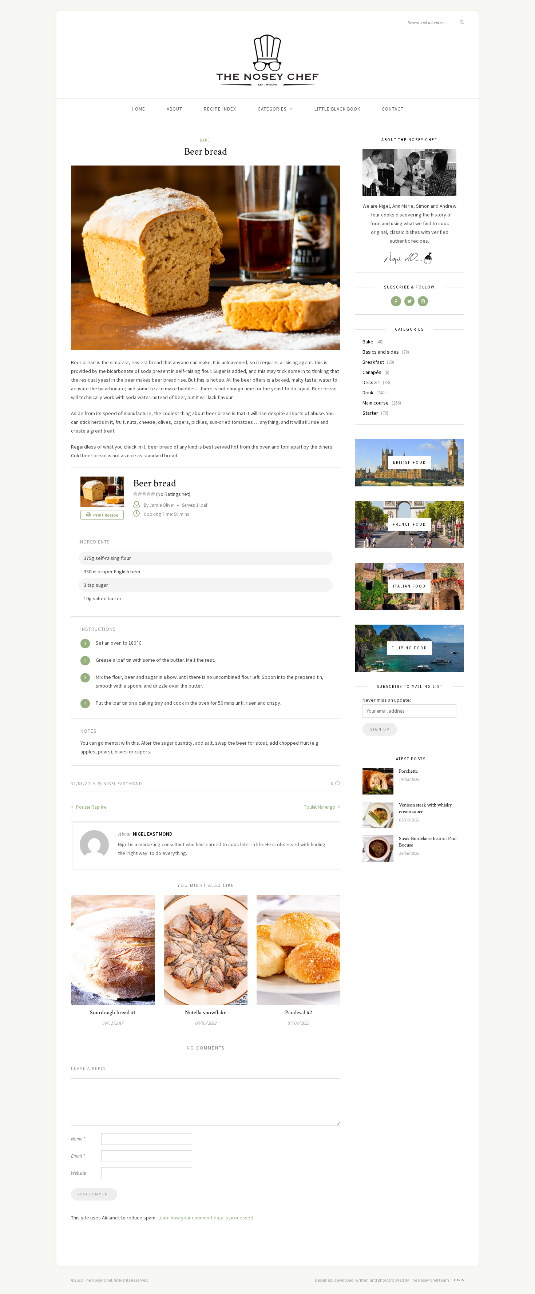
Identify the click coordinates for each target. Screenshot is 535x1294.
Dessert (371, 382)
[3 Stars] (144, 493)
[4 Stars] (148, 493)
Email (78, 1156)
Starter (370, 413)
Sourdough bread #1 (113, 1012)
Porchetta (408, 771)
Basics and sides (380, 352)
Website (78, 1173)
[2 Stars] (140, 493)
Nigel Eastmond (122, 783)
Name (78, 1139)
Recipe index (220, 109)
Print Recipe (105, 515)
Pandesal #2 (298, 1012)
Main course (375, 402)
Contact (393, 109)
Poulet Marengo (320, 807)
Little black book (337, 109)
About (174, 109)
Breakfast (373, 362)
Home (138, 109)
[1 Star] (135, 493)
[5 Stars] (153, 493)
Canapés (371, 372)
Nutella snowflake (205, 1012)
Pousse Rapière (90, 807)
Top (457, 1280)
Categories (272, 109)
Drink (367, 392)
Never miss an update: (386, 700)
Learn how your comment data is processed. (206, 1217)
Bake (205, 140)
